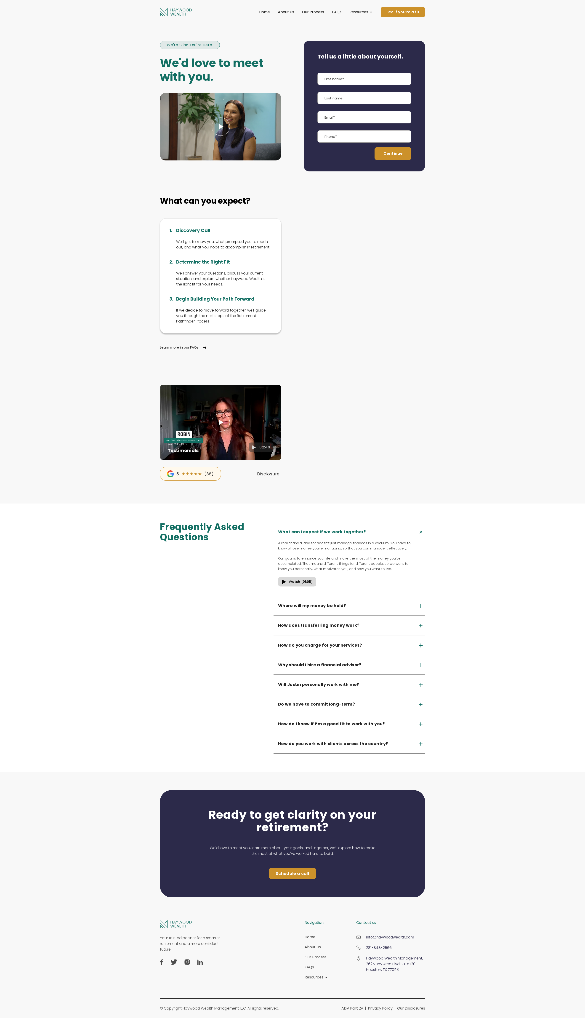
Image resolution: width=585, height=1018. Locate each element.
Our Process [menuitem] (316, 957)
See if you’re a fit (402, 12)
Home (264, 12)
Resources (358, 12)
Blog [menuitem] (308, 994)
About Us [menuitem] (313, 947)
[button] (221, 422)
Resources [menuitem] (314, 977)
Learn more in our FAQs (179, 347)
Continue (392, 153)
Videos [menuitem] (310, 987)
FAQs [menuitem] (309, 967)
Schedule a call (292, 873)
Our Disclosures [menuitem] (411, 1008)
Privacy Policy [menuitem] (380, 1008)
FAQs (336, 12)
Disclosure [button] (268, 474)
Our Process (313, 12)
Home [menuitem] (310, 937)
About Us (286, 12)
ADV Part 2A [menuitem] (352, 1008)
